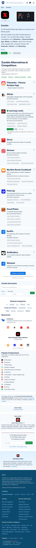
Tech (7, 311)
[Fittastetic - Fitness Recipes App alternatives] (3, 83)
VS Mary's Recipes (9, 367)
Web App (13, 311)
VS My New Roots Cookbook (12, 369)
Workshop (22, 46)
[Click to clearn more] (18, 460)
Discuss (23, 494)
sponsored (14, 466)
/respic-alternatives (6, 229)
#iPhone (10, 77)
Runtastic (4, 46)
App (17, 304)
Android (12, 304)
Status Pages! (6, 509)
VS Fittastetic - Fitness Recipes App (14, 374)
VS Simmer (7, 362)
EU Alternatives (30, 398)
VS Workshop (8, 364)
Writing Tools (24, 529)
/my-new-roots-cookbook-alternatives (12, 168)
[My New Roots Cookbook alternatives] (3, 170)
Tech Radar (22, 502)
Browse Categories (7, 502)
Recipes (30, 308)
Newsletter (5, 516)
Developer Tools (15, 525)
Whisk (7, 41)
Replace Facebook (24, 504)
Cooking (22, 304)
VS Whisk (7, 377)
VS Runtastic (7, 360)
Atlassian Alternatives (25, 509)
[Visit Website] (34, 82)
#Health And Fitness (20, 77)
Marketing (24, 527)
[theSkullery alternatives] (3, 253)
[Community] (30, 3)
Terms (21, 538)
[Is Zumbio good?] (10, 53)
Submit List (5, 514)
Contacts (17, 494)
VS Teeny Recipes (9, 382)
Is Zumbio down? (18, 409)
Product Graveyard (24, 511)
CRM (3, 527)
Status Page (16, 53)
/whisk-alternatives (6, 92)
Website (4, 53)
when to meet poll (15, 544)
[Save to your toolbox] (5, 21)
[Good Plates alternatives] (3, 210)
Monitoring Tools (19, 531)
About (28, 494)
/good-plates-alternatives (8, 207)
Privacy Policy (13, 538)
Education (5, 533)
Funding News (6, 511)
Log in (3, 291)
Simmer (11, 46)
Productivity (22, 308)
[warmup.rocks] (3, 111)
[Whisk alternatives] (3, 95)
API (32, 494)
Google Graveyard (24, 514)
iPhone (28, 311)
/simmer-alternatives (7, 148)
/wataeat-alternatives (7, 261)
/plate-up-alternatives (7, 189)
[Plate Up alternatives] (3, 191)
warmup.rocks (17, 423)
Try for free (10, 129)
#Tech (29, 77)
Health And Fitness (10, 308)
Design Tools (25, 525)
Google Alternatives (24, 507)
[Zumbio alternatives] (5, 15)
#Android (4, 77)
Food (28, 304)
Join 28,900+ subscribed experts (18, 446)
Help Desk (9, 527)
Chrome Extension (7, 507)
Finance (28, 531)
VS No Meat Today (9, 389)
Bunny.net (15, 541)
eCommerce (21, 311)
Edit (3, 49)
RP (3, 232)
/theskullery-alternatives (8, 250)
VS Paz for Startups (9, 379)
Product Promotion (7, 494)
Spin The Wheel (16, 543)
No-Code (7, 525)
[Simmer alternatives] (3, 151)
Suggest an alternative (18, 273)
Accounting (5, 529)
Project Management (8, 531)
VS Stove (6, 387)
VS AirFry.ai (7, 372)
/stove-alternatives (6, 138)
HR (19, 529)
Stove (15, 41)
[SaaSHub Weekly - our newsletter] (27, 3)
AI (2, 525)
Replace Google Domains (26, 516)
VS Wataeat (7, 384)
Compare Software (7, 504)
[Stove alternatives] (3, 140)
